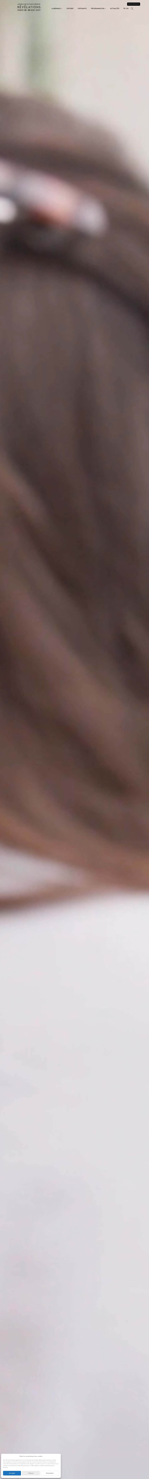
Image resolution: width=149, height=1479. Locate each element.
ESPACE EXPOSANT (133, 4)
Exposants (82, 8)
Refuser (31, 1473)
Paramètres (50, 1473)
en (127, 8)
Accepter (12, 1473)
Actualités (114, 8)
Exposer (70, 8)
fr (124, 8)
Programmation (97, 8)
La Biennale (56, 8)
